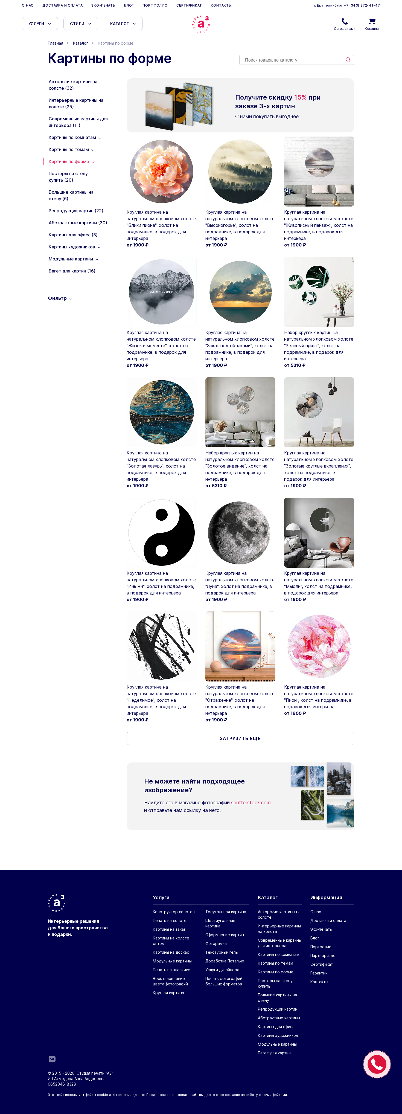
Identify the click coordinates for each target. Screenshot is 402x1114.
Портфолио (155, 5)
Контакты (221, 5)
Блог (129, 5)
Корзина (372, 29)
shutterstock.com (251, 802)
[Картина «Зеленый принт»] (319, 292)
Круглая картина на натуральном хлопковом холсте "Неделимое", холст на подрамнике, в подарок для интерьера (161, 700)
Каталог (119, 23)
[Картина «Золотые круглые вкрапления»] (319, 412)
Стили (77, 23)
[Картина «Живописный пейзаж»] (319, 172)
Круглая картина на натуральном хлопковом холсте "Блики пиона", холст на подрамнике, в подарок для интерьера (161, 225)
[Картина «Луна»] (240, 533)
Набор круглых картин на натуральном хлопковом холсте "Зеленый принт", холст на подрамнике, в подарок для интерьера (318, 345)
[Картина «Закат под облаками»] (240, 292)
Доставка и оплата (62, 5)
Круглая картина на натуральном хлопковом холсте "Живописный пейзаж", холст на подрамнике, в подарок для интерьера (318, 225)
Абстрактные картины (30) (78, 222)
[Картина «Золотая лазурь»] (162, 412)
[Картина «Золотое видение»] (240, 412)
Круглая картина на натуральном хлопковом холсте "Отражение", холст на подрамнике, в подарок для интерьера (240, 700)
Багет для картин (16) (72, 271)
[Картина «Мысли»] (319, 533)
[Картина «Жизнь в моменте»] (162, 292)
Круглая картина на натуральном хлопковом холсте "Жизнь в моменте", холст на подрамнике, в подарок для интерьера (161, 345)
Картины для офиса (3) (73, 234)
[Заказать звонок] (377, 1064)
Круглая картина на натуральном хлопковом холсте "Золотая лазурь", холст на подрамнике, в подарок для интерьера (161, 466)
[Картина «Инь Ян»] (162, 533)
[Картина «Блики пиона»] (162, 172)
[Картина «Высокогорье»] (240, 172)
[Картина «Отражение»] (240, 646)
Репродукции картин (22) (76, 210)
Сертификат (189, 5)
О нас (28, 5)
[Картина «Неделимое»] (162, 646)
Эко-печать (103, 5)
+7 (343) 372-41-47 (361, 5)
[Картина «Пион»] (319, 646)
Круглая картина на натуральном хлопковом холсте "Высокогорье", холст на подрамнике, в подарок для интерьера (240, 225)
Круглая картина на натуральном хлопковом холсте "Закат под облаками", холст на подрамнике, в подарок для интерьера (240, 345)
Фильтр (57, 298)
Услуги (36, 23)
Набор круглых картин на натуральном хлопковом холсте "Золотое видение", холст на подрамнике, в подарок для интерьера (240, 466)
